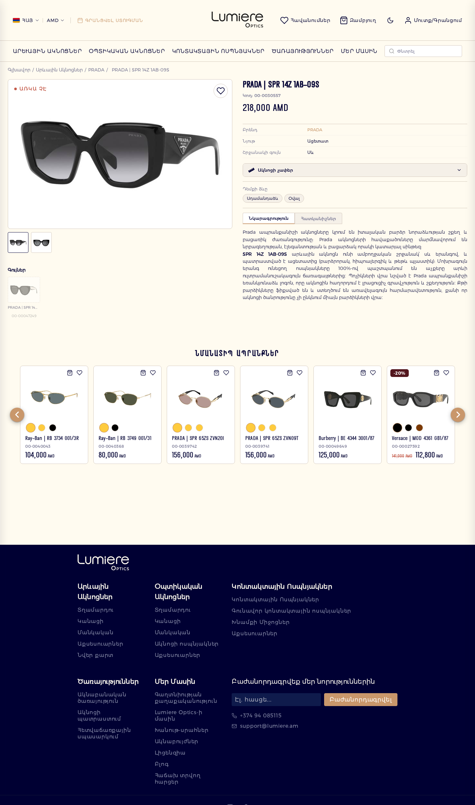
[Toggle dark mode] (390, 20)
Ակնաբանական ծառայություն (102, 698)
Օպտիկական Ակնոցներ (127, 51)
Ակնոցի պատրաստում (99, 715)
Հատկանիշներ (318, 218)
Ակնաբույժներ (177, 741)
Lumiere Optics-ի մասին (179, 715)
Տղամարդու (96, 610)
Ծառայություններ (303, 51)
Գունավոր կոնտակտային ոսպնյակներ (291, 611)
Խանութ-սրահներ (182, 730)
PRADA (96, 70)
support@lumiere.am (269, 726)
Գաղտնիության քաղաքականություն (186, 698)
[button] (433, 20)
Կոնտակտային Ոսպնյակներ (218, 51)
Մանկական (95, 632)
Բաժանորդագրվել (361, 699)
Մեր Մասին (359, 51)
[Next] (458, 415)
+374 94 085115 (260, 716)
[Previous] (17, 415)
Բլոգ (162, 764)
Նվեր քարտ (95, 655)
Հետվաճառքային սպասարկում (104, 733)
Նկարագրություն (269, 218)
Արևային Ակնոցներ (47, 51)
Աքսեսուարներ (100, 644)
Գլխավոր (19, 70)
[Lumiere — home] (103, 563)
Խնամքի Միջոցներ (261, 622)
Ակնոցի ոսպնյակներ (187, 644)
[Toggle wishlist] (221, 91)
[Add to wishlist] (79, 372)
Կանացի (91, 621)
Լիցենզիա (170, 753)
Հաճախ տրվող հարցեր (178, 778)
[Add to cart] (69, 372)
